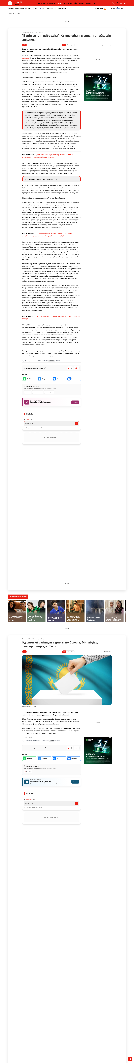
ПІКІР (94, 3)
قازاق (72, 45)
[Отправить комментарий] (76, 423)
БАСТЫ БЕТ (41, 3)
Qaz (68, 45)
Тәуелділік (49, 392)
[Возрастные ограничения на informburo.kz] (113, 3)
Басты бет (11, 13)
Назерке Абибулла (41, 638)
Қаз (64, 45)
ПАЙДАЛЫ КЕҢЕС (79, 3)
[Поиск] (117, 3)
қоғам (28, 392)
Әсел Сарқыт (39, 32)
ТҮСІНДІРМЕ (68, 3)
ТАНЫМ (88, 3)
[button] (118, 8)
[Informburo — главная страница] (15, 3)
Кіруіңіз (28, 419)
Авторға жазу (107, 45)
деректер (25, 58)
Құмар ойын (38, 392)
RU (125, 3)
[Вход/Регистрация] (121, 3)
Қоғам (18, 13)
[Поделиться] (130, 1059)
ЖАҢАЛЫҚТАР (51, 3)
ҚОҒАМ (60, 3)
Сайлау (28, 771)
